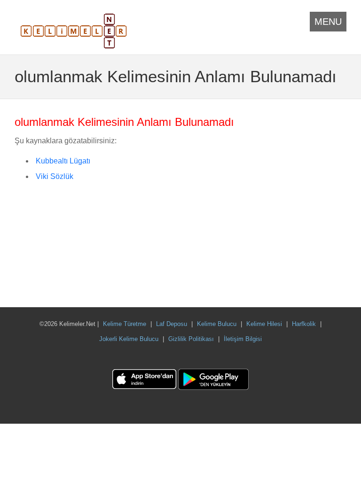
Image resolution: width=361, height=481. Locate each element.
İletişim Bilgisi (243, 338)
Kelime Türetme (124, 323)
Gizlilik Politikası (191, 338)
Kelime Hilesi (264, 323)
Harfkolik (304, 323)
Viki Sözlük (54, 176)
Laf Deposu (171, 323)
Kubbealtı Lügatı (63, 161)
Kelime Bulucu (216, 323)
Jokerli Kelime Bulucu (128, 338)
